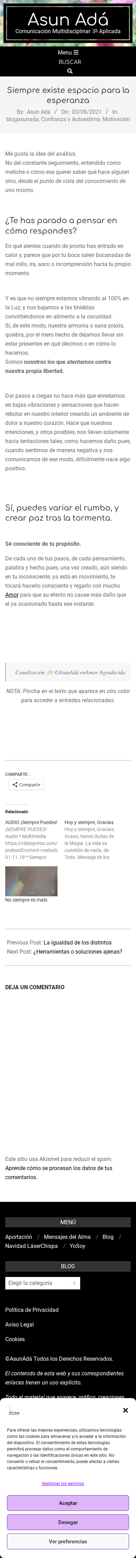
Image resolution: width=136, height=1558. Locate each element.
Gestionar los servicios (63, 1483)
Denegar (68, 1522)
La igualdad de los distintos (78, 942)
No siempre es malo (26, 900)
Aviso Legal (19, 1324)
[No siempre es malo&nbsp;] (31, 881)
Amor (11, 594)
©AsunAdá (18, 1358)
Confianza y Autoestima (70, 119)
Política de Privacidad (32, 1310)
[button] (125, 1410)
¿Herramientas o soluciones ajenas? (77, 951)
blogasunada (22, 119)
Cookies (15, 1339)
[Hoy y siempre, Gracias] (94, 840)
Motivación (116, 119)
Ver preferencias (68, 1541)
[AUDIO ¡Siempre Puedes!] (35, 840)
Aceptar (68, 1503)
